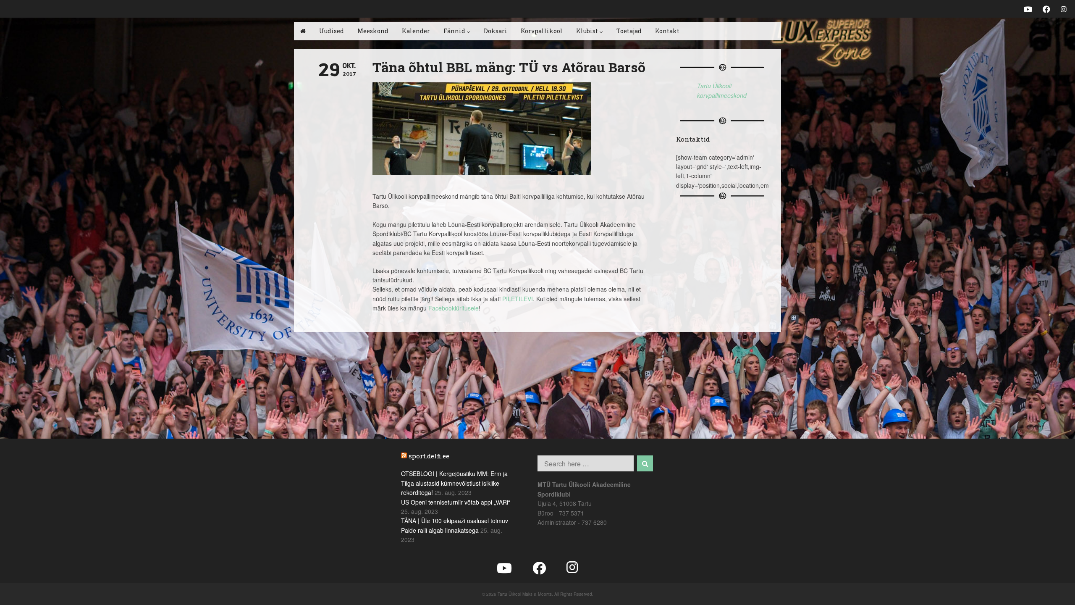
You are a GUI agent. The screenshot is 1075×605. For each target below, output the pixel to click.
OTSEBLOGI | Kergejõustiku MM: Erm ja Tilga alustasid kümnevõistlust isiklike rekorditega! (454, 483)
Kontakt (667, 31)
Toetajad (629, 31)
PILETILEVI (517, 299)
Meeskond (372, 31)
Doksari (495, 31)
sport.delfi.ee (429, 456)
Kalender (416, 31)
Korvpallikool (542, 31)
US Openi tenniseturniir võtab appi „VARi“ (455, 502)
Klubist (587, 31)
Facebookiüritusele (453, 308)
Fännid (454, 31)
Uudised (331, 31)
